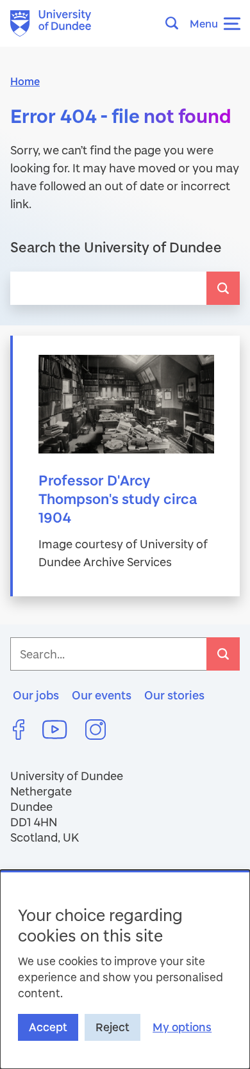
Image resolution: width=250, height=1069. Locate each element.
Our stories (174, 695)
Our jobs (36, 695)
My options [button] (182, 1027)
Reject (112, 1027)
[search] (223, 288)
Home (25, 81)
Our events (101, 695)
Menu (204, 23)
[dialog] (125, 969)
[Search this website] (176, 23)
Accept (48, 1027)
